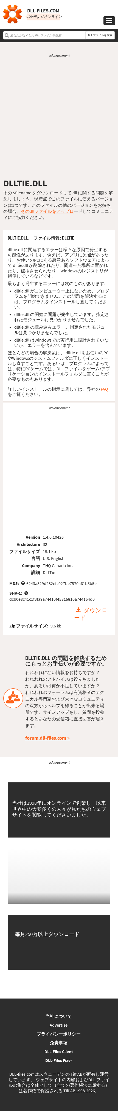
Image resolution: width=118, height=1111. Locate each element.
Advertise (59, 1025)
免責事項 (59, 1042)
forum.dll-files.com (45, 738)
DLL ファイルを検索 (100, 35)
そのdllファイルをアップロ (47, 211)
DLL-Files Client (58, 1051)
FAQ (104, 389)
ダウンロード (91, 614)
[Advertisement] (59, 118)
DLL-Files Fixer (58, 1060)
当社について (59, 1016)
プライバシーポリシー (59, 1034)
